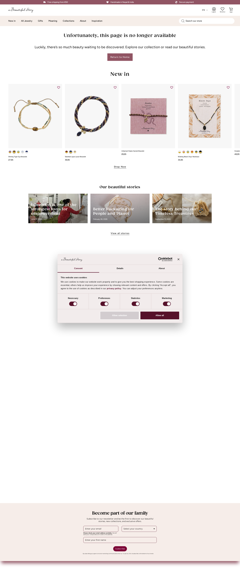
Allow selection (119, 315)
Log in (216, 10)
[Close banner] (178, 259)
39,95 (67, 160)
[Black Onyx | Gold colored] (200, 152)
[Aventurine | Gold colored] (18, 152)
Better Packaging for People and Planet (113, 211)
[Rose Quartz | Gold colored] (183, 152)
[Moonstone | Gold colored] (179, 152)
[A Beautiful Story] (23, 10)
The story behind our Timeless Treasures (176, 211)
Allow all (160, 315)
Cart (231, 10)
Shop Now (120, 166)
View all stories (120, 233)
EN (203, 10)
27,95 (10, 160)
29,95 (123, 154)
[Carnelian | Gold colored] (192, 152)
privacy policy (114, 288)
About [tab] (162, 268)
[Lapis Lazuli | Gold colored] (70, 152)
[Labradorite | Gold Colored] (196, 152)
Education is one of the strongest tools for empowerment (54, 209)
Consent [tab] (78, 268)
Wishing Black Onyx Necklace (188, 157)
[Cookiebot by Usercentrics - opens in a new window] (160, 259)
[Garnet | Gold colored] (66, 152)
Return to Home (120, 57)
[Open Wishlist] (222, 9)
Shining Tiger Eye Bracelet (17, 157)
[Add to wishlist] (58, 87)
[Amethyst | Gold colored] (10, 152)
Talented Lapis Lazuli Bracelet (75, 157)
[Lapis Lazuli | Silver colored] (26, 152)
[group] (120, 122)
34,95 (180, 160)
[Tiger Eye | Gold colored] (14, 152)
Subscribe (120, 548)
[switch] (104, 304)
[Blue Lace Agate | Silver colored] (22, 152)
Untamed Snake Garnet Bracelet (132, 151)
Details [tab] (120, 268)
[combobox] (206, 21)
